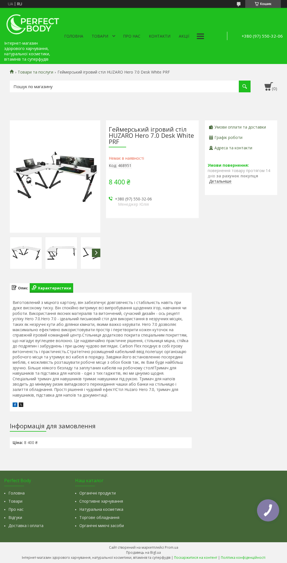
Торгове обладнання (99, 517)
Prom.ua (171, 547)
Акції (184, 36)
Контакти (159, 36)
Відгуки (15, 517)
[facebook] (15, 405)
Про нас (131, 36)
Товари (100, 36)
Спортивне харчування (101, 501)
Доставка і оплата (25, 525)
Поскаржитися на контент (195, 557)
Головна (73, 36)
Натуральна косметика (101, 509)
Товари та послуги (35, 72)
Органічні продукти (97, 493)
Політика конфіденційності (243, 557)
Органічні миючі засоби (101, 525)
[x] (21, 405)
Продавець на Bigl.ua (143, 552)
